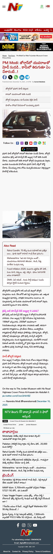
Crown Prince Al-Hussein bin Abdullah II (22, 421)
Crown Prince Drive (9, 424)
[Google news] (35, 143)
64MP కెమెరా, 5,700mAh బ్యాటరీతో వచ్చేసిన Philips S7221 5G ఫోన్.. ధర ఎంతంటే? (23, 488)
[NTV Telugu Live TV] (48, 7)
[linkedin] (21, 77)
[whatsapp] (16, 77)
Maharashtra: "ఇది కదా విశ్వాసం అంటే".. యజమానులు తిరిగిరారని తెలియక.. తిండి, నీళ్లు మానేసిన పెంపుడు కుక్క (24, 261)
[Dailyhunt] (44, 144)
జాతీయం (38, 30)
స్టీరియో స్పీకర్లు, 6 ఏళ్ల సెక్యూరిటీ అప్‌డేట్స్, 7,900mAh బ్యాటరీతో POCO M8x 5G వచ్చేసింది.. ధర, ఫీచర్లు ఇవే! (24, 515)
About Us (6, 551)
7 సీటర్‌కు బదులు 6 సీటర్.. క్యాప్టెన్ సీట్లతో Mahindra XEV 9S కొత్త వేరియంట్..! (24, 507)
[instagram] (24, 525)
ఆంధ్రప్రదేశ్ (8, 30)
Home (4, 56)
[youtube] (35, 525)
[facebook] (4, 77)
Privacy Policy (27, 551)
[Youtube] (30, 144)
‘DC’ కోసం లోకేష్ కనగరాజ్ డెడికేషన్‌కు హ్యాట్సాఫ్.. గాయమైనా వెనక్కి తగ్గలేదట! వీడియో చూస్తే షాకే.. (25, 461)
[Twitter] (26, 144)
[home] (1, 30)
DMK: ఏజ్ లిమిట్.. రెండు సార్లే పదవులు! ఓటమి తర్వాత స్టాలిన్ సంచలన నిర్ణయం (25, 281)
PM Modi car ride (9, 428)
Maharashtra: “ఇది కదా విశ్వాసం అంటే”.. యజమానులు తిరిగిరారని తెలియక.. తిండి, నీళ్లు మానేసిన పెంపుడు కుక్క (24, 469)
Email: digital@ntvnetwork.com (26, 542)
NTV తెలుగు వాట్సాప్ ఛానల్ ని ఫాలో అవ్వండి (26, 414)
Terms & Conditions (43, 551)
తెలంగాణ (17, 30)
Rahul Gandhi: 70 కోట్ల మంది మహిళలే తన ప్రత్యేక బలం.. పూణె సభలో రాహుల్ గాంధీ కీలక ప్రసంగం (27, 252)
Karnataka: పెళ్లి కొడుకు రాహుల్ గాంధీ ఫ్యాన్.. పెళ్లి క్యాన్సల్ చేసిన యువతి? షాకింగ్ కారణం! (24, 481)
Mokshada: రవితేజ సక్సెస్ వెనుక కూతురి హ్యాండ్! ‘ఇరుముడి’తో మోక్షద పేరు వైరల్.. (21, 437)
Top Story (11, 56)
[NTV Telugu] (15, 6)
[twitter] (10, 77)
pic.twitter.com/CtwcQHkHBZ (16, 396)
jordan (21, 424)
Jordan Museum (31, 424)
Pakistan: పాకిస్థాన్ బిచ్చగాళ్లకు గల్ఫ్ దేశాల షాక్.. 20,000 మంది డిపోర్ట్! (24, 445)
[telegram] (27, 77)
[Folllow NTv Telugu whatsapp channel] (42, 7)
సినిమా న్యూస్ (28, 30)
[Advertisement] (26, 190)
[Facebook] (17, 144)
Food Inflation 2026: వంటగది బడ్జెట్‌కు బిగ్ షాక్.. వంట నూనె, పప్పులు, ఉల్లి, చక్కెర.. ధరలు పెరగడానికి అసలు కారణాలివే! (27, 272)
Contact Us (16, 551)
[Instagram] (21, 144)
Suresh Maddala (39, 82)
